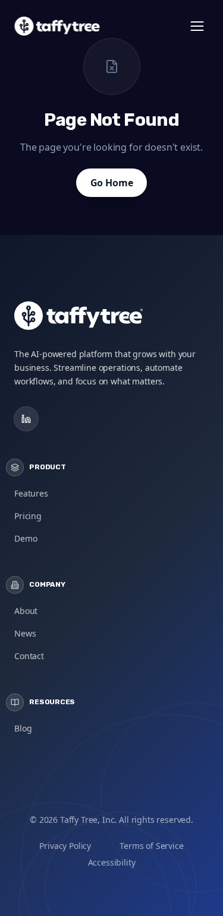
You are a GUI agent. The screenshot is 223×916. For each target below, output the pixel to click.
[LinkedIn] (26, 419)
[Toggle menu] (197, 26)
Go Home (111, 182)
